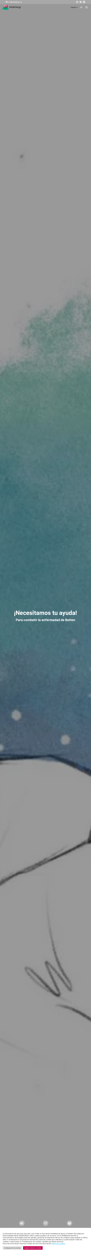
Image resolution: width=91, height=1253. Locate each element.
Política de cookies (58, 1244)
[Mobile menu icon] (86, 7)
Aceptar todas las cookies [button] (32, 1248)
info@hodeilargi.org (15, 2)
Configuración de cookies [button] (12, 1248)
